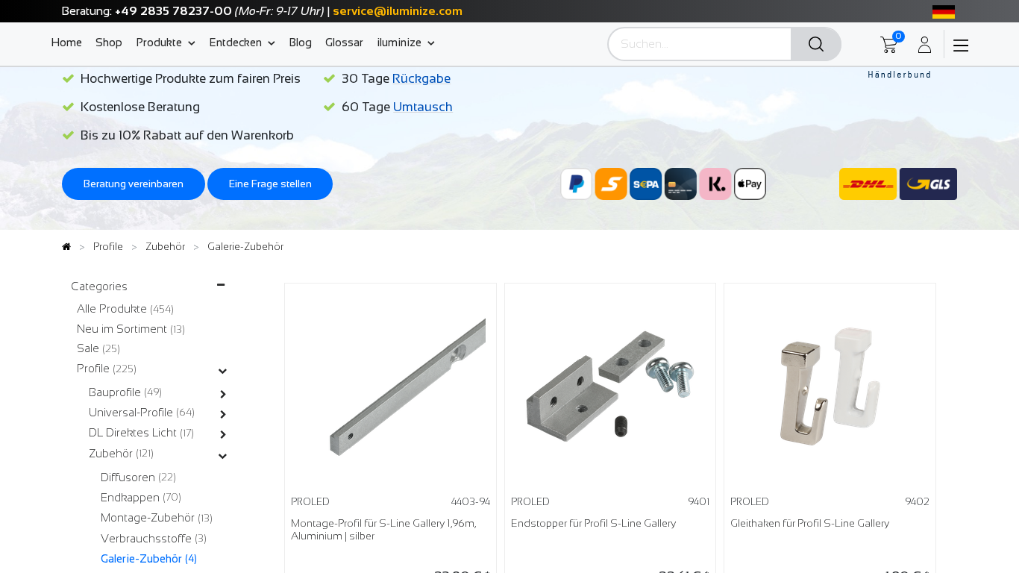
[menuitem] (70, 41)
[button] (468, 316)
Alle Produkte (112, 308)
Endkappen (130, 497)
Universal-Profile (131, 412)
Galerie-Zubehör (141, 558)
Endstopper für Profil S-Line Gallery (593, 523)
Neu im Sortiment (122, 328)
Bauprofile (115, 392)
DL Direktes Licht (133, 432)
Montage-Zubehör (148, 517)
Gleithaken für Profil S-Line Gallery (809, 523)
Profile (93, 368)
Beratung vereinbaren (134, 184)
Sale (88, 348)
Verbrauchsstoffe (146, 538)
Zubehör (111, 453)
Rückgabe (421, 79)
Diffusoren (128, 477)
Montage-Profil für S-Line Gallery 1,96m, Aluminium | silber (383, 529)
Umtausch (423, 107)
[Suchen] (816, 44)
